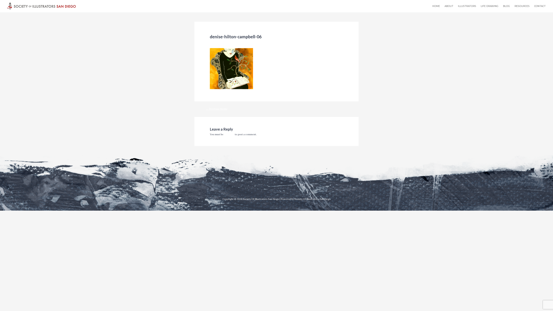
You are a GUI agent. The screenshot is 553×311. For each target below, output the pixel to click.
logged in (229, 134)
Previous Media (216, 108)
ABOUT (449, 6)
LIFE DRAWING (489, 6)
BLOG (506, 6)
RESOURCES (522, 6)
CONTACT (540, 6)
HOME (436, 6)
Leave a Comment (220, 41)
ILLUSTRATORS (467, 6)
